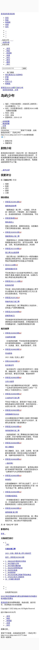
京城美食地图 (10, 337)
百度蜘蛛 (10, 596)
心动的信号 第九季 (12, 398)
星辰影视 (11, 14)
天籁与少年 (12, 563)
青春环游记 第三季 (12, 301)
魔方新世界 (12, 579)
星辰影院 (4, 14)
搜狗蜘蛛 (24, 596)
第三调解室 (9, 447)
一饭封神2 (9, 463)
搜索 (24, 68)
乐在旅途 (11, 570)
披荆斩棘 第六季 (11, 512)
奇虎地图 (31, 596)
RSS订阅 (4, 596)
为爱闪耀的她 (13, 566)
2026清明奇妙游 (14, 568)
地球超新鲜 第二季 (12, 430)
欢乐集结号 (9, 365)
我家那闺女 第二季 (12, 236)
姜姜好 (10, 572)
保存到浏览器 (8, 90)
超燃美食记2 (10, 316)
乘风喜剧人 (9, 222)
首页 (7, 18)
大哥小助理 (9, 381)
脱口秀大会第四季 (12, 252)
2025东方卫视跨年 (14, 577)
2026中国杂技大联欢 (15, 561)
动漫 (7, 24)
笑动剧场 (8, 353)
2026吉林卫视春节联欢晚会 (18, 575)
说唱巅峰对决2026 (12, 414)
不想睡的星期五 (11, 496)
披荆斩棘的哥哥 (11, 269)
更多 (3, 534)
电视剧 (7, 22)
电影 (7, 20)
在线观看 (5, 121)
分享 (15, 90)
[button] (8, 141)
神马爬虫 (17, 596)
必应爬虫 (9, 598)
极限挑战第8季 (10, 206)
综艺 (7, 27)
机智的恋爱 (9, 285)
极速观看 (5, 123)
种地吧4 (8, 479)
